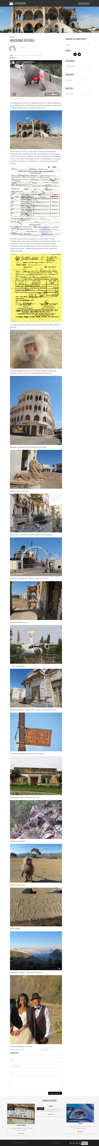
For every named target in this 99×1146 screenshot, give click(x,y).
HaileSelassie (21, 55)
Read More (21, 1133)
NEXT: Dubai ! (45, 1050)
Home (51, 1142)
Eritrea (17, 58)
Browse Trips (85, 3)
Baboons (15, 55)
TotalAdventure (38, 55)
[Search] (87, 45)
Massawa (27, 55)
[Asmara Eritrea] (21, 1114)
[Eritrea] (50, 1104)
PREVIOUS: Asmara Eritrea (17, 1050)
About (56, 1142)
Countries (69, 74)
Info (60, 1142)
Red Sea (32, 55)
